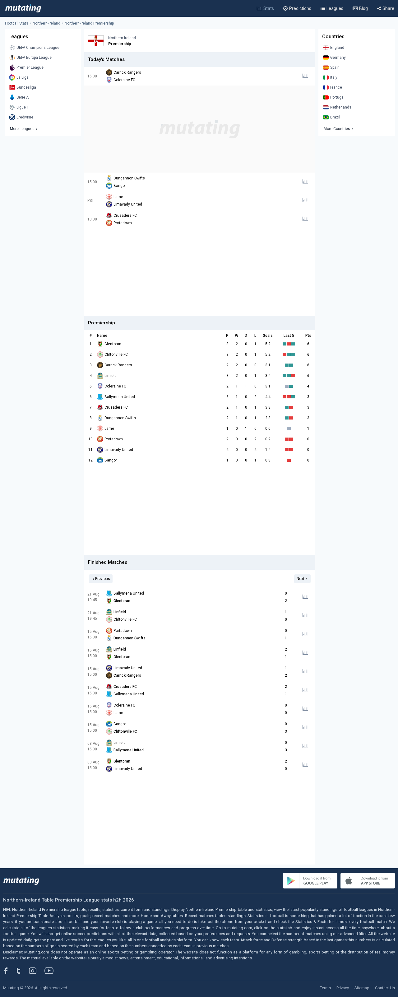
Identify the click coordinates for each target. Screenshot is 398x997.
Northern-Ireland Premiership (89, 23)
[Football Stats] (23, 8)
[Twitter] (23, 970)
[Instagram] (37, 970)
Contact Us (385, 987)
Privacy (342, 987)
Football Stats (16, 23)
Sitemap (361, 987)
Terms (325, 987)
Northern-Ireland (46, 23)
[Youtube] (51, 970)
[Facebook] (9, 970)
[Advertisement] (199, 129)
